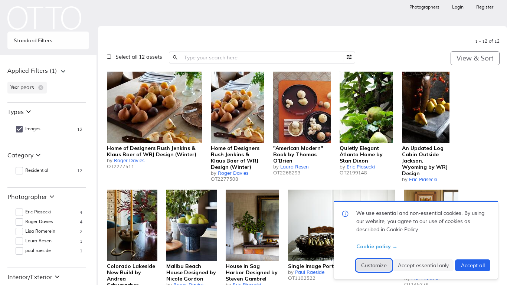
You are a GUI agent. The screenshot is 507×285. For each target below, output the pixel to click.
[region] (48, 81)
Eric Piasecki (361, 167)
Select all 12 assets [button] (138, 57)
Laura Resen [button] (38, 241)
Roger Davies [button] (39, 222)
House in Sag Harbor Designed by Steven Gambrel (252, 272)
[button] (41, 88)
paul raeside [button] (38, 250)
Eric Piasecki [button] (38, 212)
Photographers (424, 7)
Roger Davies (129, 161)
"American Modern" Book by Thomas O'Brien (298, 154)
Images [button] (32, 129)
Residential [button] (36, 170)
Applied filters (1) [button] (32, 71)
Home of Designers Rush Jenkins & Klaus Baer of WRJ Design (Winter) (151, 151)
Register (484, 7)
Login (458, 7)
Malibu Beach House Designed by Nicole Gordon (191, 272)
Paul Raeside (309, 272)
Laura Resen (294, 167)
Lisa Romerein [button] (40, 231)
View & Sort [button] (475, 58)
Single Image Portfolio (316, 266)
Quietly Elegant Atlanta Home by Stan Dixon (361, 154)
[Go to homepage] (44, 18)
